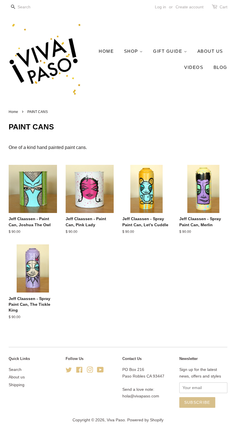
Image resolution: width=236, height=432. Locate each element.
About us (210, 51)
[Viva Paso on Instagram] (90, 371)
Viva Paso (116, 420)
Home (106, 51)
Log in (160, 7)
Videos (193, 67)
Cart (223, 7)
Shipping (16, 385)
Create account (189, 7)
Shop (132, 51)
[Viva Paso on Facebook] (79, 371)
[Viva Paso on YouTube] (100, 371)
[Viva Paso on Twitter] (69, 371)
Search (15, 369)
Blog (220, 67)
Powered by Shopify (145, 420)
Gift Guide (168, 51)
